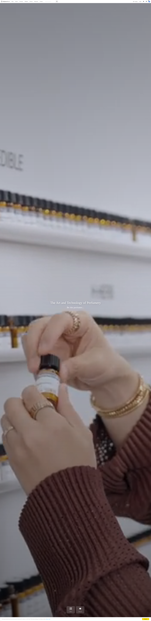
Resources (36, 1)
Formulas (21, 1)
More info (48, 619)
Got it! (145, 619)
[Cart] (146, 1)
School (16, 1)
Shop (12, 1)
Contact (41, 1)
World (6, 1)
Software (26, 1)
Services (31, 1)
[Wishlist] (143, 1)
